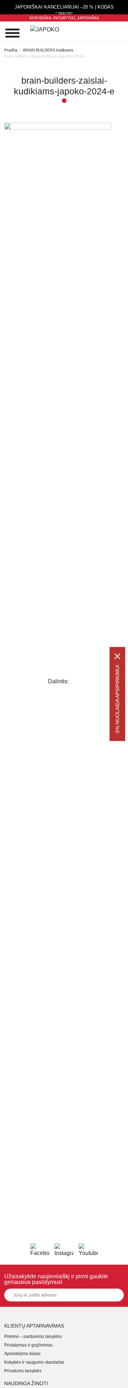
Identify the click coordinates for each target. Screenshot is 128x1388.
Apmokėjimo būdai (22, 1353)
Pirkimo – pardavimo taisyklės (33, 1336)
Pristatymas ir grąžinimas (28, 1345)
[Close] (117, 656)
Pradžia (10, 50)
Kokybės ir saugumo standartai (34, 1362)
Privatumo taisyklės (23, 1370)
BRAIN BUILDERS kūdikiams (48, 50)
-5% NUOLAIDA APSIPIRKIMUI (117, 700)
